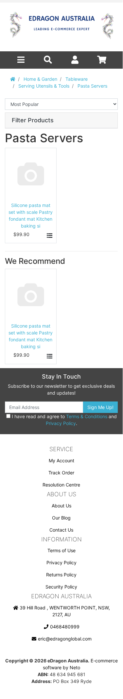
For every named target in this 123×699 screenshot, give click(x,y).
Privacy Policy (61, 423)
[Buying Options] (49, 236)
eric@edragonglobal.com (64, 638)
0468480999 (64, 626)
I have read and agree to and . (63, 420)
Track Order (61, 472)
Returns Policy (61, 574)
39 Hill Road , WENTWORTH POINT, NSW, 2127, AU (64, 611)
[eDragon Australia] (61, 27)
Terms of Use (61, 550)
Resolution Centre (61, 484)
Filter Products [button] (33, 120)
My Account (61, 460)
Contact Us (61, 530)
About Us (61, 505)
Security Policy (61, 586)
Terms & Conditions (86, 416)
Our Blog (61, 517)
